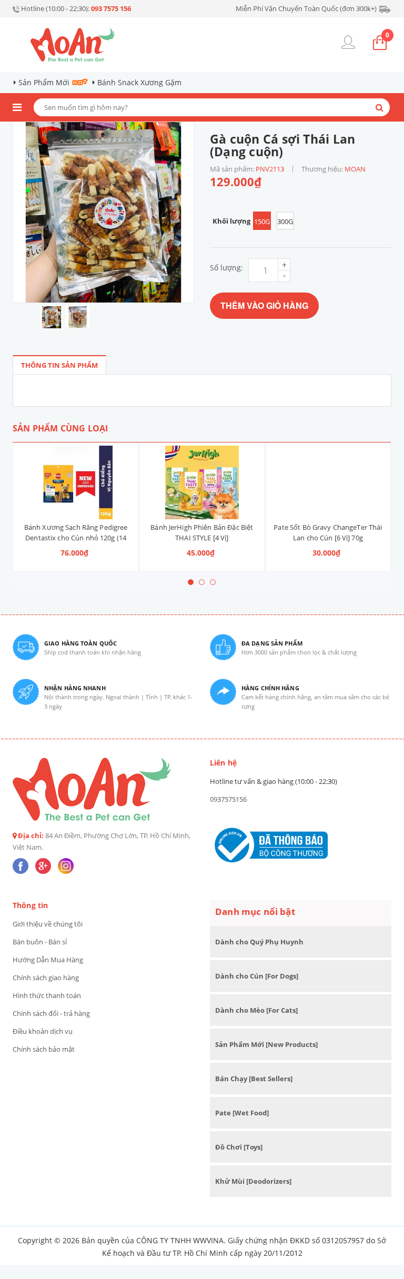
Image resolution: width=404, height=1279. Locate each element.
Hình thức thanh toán (47, 995)
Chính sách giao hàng (46, 977)
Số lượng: (226, 268)
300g (285, 221)
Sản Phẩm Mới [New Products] (266, 1044)
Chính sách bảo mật (44, 1049)
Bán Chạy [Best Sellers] (253, 1078)
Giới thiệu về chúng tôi (48, 924)
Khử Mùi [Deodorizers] (253, 1181)
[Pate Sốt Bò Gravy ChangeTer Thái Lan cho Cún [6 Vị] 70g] (328, 482)
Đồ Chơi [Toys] (238, 1147)
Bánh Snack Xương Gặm (139, 82)
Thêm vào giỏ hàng (264, 305)
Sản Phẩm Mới (43, 82)
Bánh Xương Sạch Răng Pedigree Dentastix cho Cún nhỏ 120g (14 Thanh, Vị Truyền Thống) (76, 537)
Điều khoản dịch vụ (43, 1031)
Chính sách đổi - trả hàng (51, 1013)
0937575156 (228, 799)
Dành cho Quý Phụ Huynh (259, 941)
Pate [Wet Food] (242, 1112)
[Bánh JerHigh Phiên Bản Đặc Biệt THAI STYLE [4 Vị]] (202, 482)
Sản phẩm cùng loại (60, 428)
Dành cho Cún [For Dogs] (256, 976)
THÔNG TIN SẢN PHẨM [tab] (59, 365)
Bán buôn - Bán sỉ (40, 941)
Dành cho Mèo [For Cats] (256, 1010)
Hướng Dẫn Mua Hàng (48, 959)
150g (262, 221)
